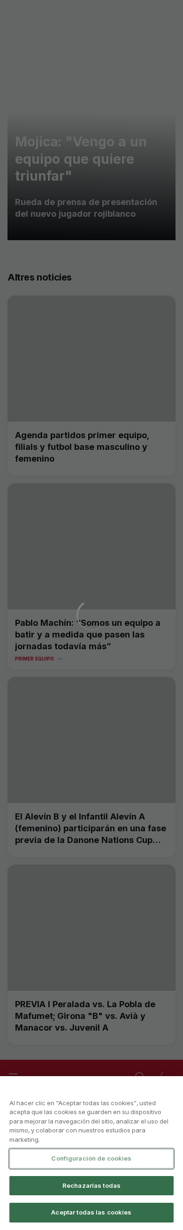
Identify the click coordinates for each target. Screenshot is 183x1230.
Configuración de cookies (91, 1158)
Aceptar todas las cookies (91, 1212)
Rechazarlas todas (91, 1185)
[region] (91, 1153)
